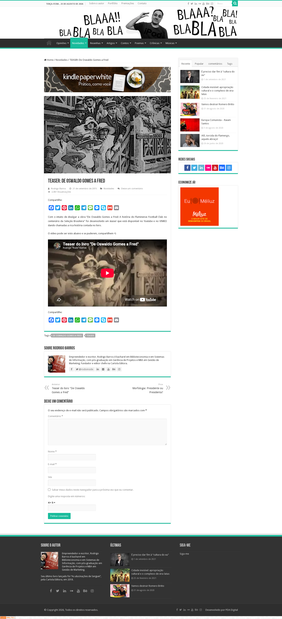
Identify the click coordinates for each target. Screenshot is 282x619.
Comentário (55, 416)
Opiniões (61, 43)
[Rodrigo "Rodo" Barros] (141, 23)
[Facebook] (188, 3)
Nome (52, 451)
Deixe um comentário (132, 188)
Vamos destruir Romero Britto (217, 104)
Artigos (111, 43)
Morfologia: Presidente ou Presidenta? (147, 388)
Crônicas (154, 43)
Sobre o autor (96, 3)
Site (50, 477)
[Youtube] (203, 3)
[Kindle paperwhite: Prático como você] (107, 79)
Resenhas (95, 43)
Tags (229, 63)
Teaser (90, 335)
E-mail (52, 464)
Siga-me (185, 545)
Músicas (170, 43)
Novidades (78, 43)
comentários (215, 63)
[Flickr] (199, 3)
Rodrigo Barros (58, 188)
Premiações (127, 3)
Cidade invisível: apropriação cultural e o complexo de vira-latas (217, 91)
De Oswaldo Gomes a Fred (67, 335)
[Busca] (235, 3)
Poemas (139, 43)
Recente (185, 63)
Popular (199, 63)
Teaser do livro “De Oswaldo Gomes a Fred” (68, 388)
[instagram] (212, 3)
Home (49, 43)
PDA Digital (232, 609)
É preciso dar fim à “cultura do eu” (150, 554)
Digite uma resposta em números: (66, 496)
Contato (142, 3)
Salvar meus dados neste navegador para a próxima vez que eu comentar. (93, 489)
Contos (125, 43)
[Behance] (208, 3)
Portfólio (113, 3)
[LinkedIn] (195, 3)
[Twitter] (192, 3)
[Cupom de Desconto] (208, 206)
